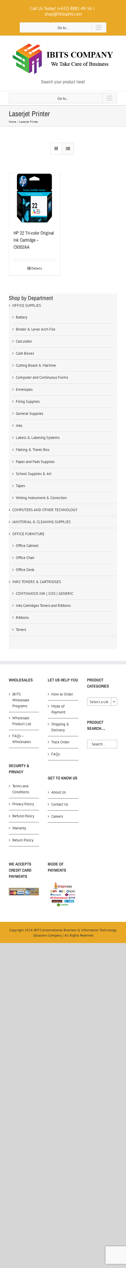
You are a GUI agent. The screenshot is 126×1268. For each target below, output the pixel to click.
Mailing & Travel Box (33, 449)
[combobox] (102, 702)
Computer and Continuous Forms (42, 377)
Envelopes (24, 389)
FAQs (55, 754)
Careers (57, 816)
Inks (19, 425)
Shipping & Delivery (60, 727)
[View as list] (68, 148)
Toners (21, 629)
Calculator (24, 341)
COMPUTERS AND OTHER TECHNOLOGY (44, 509)
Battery (21, 317)
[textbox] (102, 702)
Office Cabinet (27, 545)
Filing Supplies (28, 401)
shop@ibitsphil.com (63, 14)
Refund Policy (23, 816)
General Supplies (29, 413)
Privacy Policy (23, 803)
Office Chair (25, 557)
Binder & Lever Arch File (35, 329)
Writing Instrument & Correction (41, 497)
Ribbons (22, 617)
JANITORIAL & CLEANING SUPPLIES (41, 521)
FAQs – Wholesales (21, 738)
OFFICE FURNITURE (28, 533)
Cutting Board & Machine (36, 365)
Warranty (19, 828)
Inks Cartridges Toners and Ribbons (43, 605)
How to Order (62, 694)
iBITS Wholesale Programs (20, 700)
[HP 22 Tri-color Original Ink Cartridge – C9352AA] (34, 198)
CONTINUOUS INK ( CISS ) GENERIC (44, 593)
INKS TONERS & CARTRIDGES (36, 581)
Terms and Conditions (20, 789)
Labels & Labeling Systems (37, 437)
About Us (58, 792)
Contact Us (59, 804)
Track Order (60, 742)
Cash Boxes (25, 353)
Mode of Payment (58, 709)
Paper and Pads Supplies (35, 461)
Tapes (20, 485)
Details (36, 268)
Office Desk (25, 569)
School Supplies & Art (33, 473)
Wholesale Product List (21, 720)
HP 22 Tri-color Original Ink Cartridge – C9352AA (33, 240)
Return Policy (22, 840)
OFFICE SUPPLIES (26, 305)
